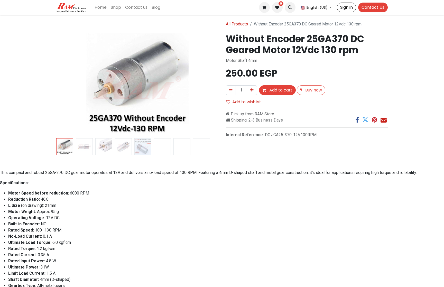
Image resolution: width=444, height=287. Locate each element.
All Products (237, 24)
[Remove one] (231, 90)
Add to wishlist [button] (246, 102)
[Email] (384, 120)
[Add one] (252, 90)
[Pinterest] (374, 120)
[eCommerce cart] (264, 7)
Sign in (346, 7)
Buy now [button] (313, 90)
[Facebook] (357, 120)
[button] (290, 7)
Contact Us (373, 7)
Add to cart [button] (280, 90)
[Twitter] (365, 120)
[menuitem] (100, 7)
